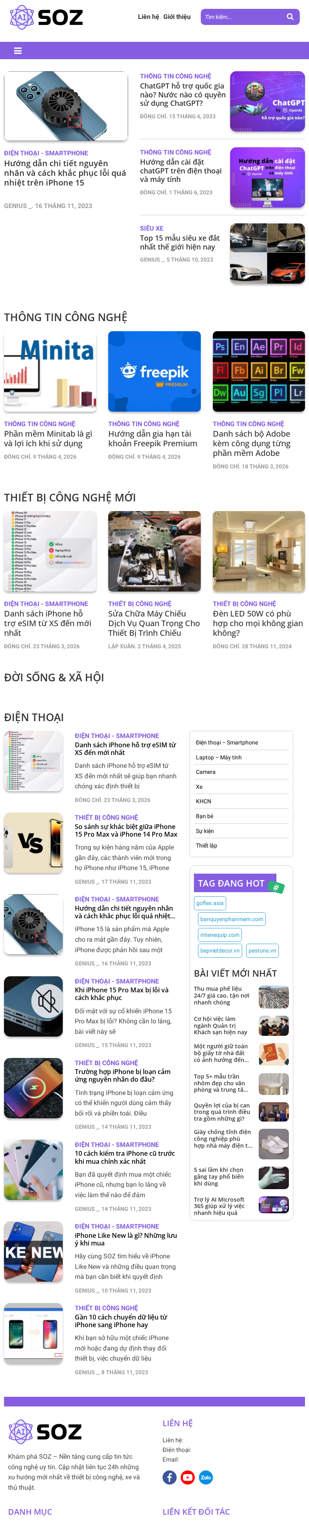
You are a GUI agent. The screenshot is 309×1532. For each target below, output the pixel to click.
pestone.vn (262, 950)
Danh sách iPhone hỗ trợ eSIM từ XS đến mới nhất (125, 749)
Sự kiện (205, 831)
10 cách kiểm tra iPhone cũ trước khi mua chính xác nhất (125, 1157)
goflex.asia (210, 903)
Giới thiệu (177, 17)
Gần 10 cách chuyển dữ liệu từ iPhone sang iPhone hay (121, 1321)
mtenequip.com (219, 935)
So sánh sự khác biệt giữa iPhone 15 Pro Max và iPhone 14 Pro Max (126, 830)
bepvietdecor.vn (220, 950)
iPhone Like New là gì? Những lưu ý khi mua (126, 1239)
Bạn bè (204, 816)
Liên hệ (148, 17)
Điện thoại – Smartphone (227, 742)
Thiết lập (206, 845)
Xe (199, 787)
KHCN (203, 801)
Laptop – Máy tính (219, 757)
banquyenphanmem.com (231, 919)
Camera (206, 772)
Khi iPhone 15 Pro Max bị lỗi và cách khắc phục (122, 994)
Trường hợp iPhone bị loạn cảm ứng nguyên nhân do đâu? (123, 1075)
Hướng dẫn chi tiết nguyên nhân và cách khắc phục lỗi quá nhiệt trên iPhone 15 (124, 912)
